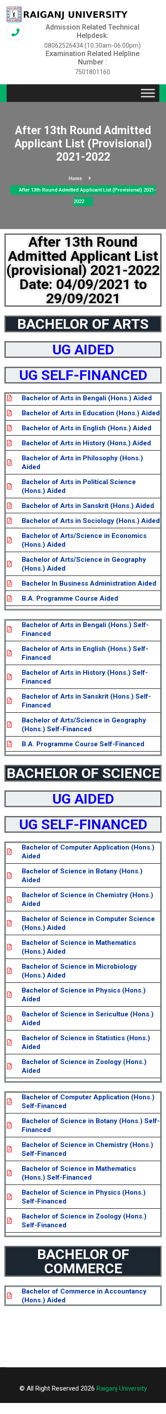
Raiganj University (122, 1388)
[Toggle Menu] (148, 93)
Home (75, 178)
